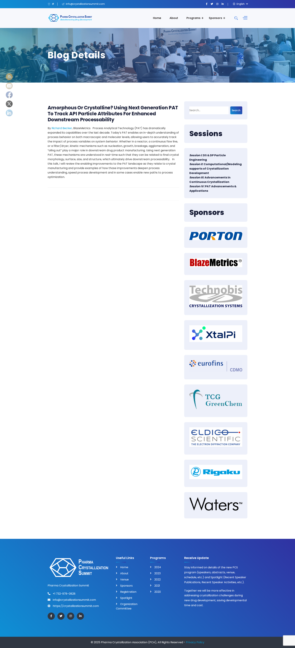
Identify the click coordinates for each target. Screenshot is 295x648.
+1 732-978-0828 (63, 594)
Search (236, 110)
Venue (124, 579)
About (174, 18)
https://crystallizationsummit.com (75, 606)
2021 (157, 586)
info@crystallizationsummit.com (74, 600)
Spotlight (126, 598)
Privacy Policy (195, 642)
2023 (157, 573)
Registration (128, 592)
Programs (193, 18)
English (240, 4)
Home (157, 18)
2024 (157, 567)
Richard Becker (62, 128)
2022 (157, 579)
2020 (157, 592)
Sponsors (215, 18)
